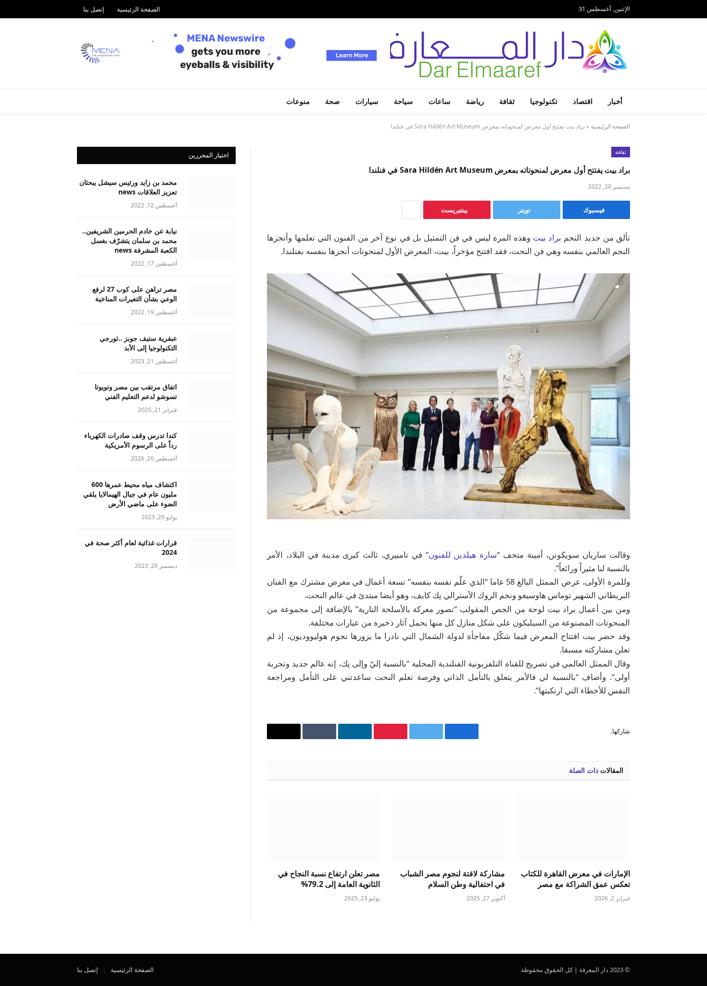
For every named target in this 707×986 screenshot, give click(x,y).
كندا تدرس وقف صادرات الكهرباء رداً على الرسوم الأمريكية (130, 440)
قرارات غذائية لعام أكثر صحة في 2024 (131, 547)
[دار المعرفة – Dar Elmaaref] (499, 53)
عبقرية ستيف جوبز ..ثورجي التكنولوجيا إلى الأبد (138, 342)
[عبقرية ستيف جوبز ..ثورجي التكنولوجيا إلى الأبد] (211, 349)
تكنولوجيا (543, 101)
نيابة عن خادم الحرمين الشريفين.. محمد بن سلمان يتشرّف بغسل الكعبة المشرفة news (129, 240)
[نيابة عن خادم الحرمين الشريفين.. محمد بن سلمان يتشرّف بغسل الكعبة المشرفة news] (211, 241)
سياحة (403, 101)
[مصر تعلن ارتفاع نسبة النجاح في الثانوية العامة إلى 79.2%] (323, 827)
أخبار (615, 101)
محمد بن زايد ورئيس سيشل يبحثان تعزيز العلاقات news (128, 187)
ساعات (440, 101)
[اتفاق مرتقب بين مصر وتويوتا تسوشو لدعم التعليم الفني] (211, 397)
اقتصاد (583, 101)
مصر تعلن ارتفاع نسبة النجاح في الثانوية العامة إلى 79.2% (328, 879)
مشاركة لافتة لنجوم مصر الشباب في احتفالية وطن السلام (452, 879)
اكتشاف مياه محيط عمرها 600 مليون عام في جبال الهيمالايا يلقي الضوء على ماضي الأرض (130, 494)
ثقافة (507, 101)
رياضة (475, 101)
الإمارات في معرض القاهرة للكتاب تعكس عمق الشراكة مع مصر (575, 879)
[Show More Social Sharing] (411, 210)
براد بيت (547, 237)
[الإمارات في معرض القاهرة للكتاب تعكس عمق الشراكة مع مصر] (574, 827)
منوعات (298, 101)
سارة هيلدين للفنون (463, 554)
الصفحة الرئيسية (138, 9)
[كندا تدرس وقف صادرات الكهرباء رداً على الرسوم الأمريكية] (211, 446)
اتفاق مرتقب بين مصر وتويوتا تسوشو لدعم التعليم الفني (136, 391)
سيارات (367, 101)
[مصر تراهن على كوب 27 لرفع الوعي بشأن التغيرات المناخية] (211, 300)
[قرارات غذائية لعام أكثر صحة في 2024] (211, 553)
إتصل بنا (93, 9)
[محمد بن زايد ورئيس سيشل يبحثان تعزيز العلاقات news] (211, 193)
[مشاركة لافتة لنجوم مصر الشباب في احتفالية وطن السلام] (448, 827)
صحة (332, 101)
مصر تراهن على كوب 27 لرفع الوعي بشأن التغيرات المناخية (134, 293)
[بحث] (78, 101)
